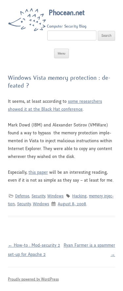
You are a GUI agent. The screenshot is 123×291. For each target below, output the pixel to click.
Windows (55, 196)
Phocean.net (67, 13)
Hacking (79, 196)
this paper (38, 172)
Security (38, 196)
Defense (22, 196)
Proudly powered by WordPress (33, 279)
